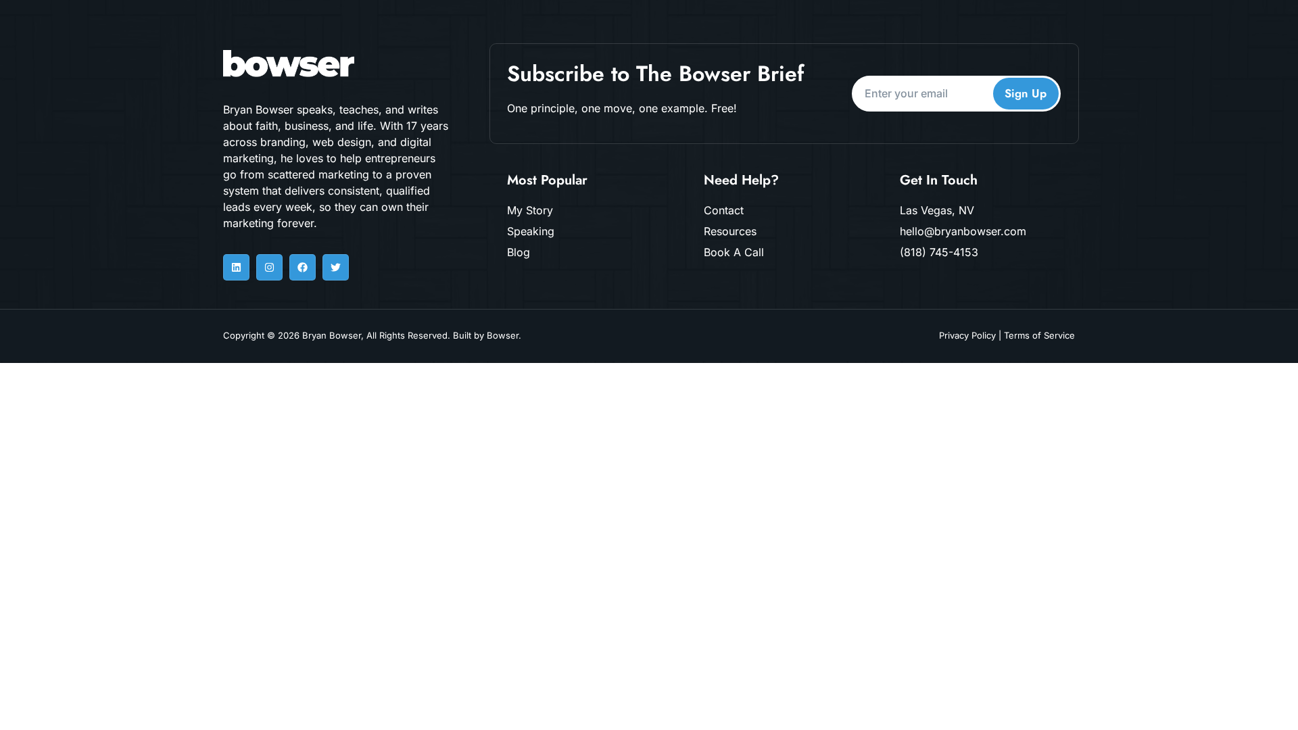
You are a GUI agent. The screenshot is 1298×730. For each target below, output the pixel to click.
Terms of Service (1039, 335)
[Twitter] (335, 267)
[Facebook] (302, 267)
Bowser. (504, 335)
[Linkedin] (236, 267)
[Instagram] (269, 267)
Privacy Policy (967, 335)
